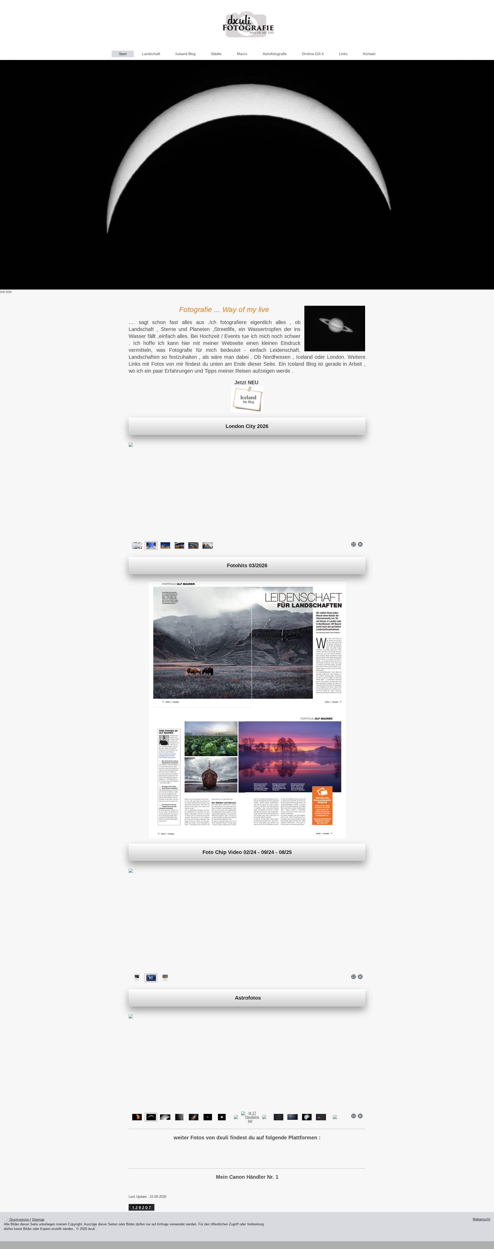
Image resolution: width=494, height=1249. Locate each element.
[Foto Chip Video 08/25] (137, 978)
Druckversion (19, 1219)
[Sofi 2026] (247, 175)
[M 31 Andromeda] (193, 1117)
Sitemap (38, 1219)
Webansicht (481, 1219)
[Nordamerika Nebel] (292, 1117)
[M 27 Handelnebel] (250, 1117)
